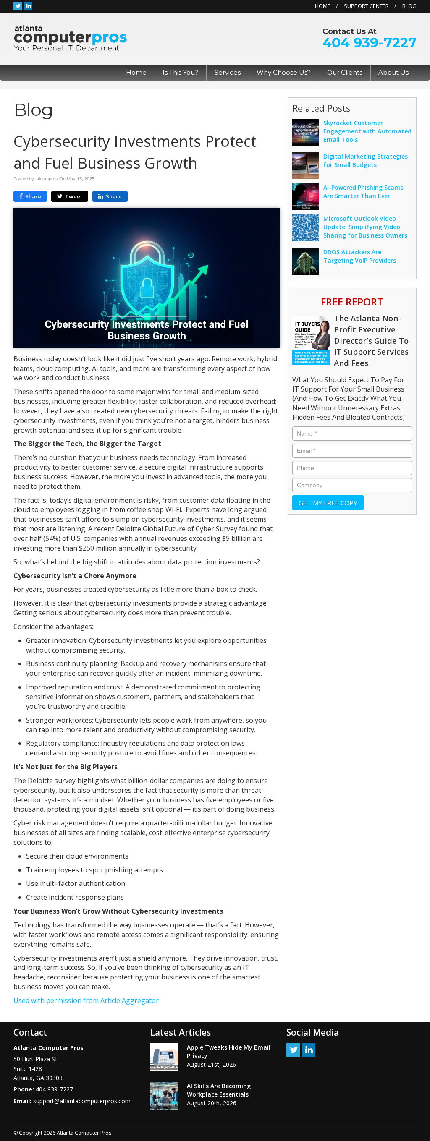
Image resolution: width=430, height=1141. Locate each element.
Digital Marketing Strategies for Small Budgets (365, 160)
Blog (409, 6)
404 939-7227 (369, 42)
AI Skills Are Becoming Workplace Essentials (219, 1090)
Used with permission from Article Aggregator (86, 1000)
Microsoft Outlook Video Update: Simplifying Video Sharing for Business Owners (365, 226)
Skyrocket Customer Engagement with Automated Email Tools (367, 131)
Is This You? (180, 72)
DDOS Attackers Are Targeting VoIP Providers (359, 256)
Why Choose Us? (284, 72)
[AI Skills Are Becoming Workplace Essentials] (164, 1096)
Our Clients (344, 72)
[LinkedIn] (28, 6)
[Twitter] (17, 6)
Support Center (366, 6)
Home (322, 6)
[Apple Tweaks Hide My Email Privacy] (164, 1057)
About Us (393, 72)
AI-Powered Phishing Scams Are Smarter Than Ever (363, 191)
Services (228, 72)
